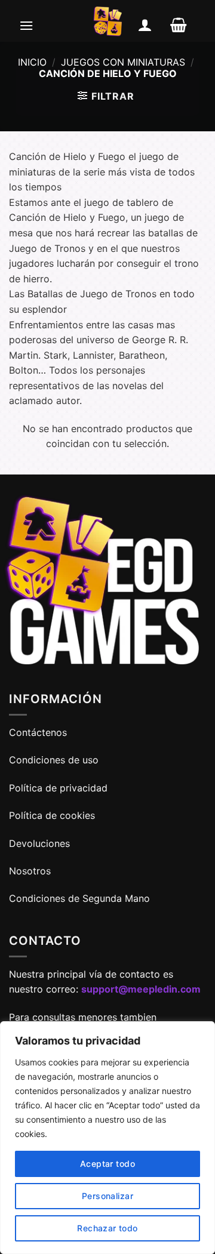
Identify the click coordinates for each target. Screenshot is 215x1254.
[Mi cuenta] (145, 25)
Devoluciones (39, 843)
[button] (26, 25)
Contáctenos (39, 732)
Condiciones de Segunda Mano (79, 898)
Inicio (32, 62)
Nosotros (30, 871)
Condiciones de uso (54, 760)
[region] (107, 1137)
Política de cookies (52, 815)
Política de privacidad (58, 788)
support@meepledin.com (141, 989)
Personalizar (107, 1196)
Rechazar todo (107, 1228)
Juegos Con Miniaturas (123, 62)
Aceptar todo (107, 1164)
